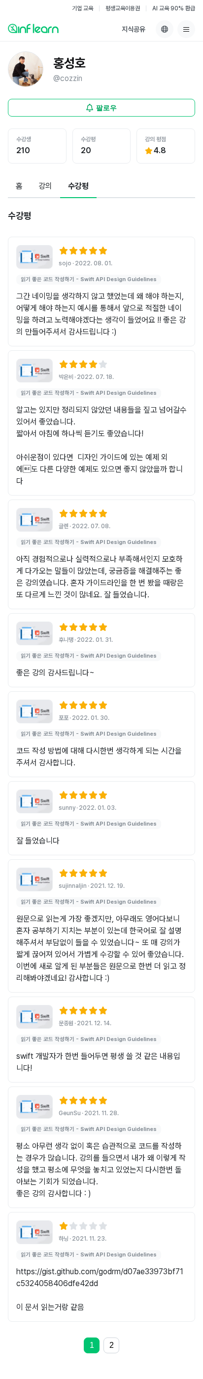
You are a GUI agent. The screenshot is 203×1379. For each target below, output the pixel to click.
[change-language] (164, 29)
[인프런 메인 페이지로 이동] (33, 28)
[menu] (186, 29)
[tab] (19, 186)
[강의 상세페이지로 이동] (34, 257)
